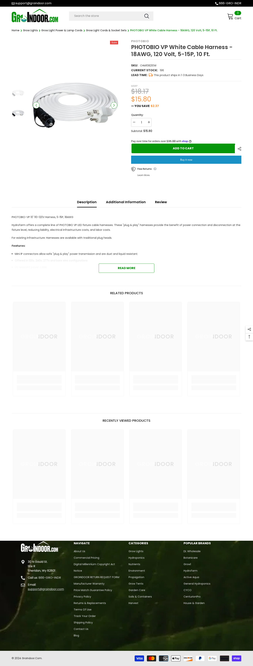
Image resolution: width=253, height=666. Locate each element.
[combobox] (106, 15)
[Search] (111, 16)
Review (161, 202)
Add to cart (182, 148)
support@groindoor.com (33, 3)
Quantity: (137, 115)
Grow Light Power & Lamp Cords (61, 30)
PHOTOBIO (140, 41)
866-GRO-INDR (230, 3)
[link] (39, 382)
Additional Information (126, 202)
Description (87, 202)
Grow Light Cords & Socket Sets (106, 30)
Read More (126, 268)
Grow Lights (30, 30)
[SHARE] (238, 148)
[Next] (114, 105)
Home (15, 30)
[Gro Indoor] (39, 15)
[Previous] (36, 105)
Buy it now (186, 159)
